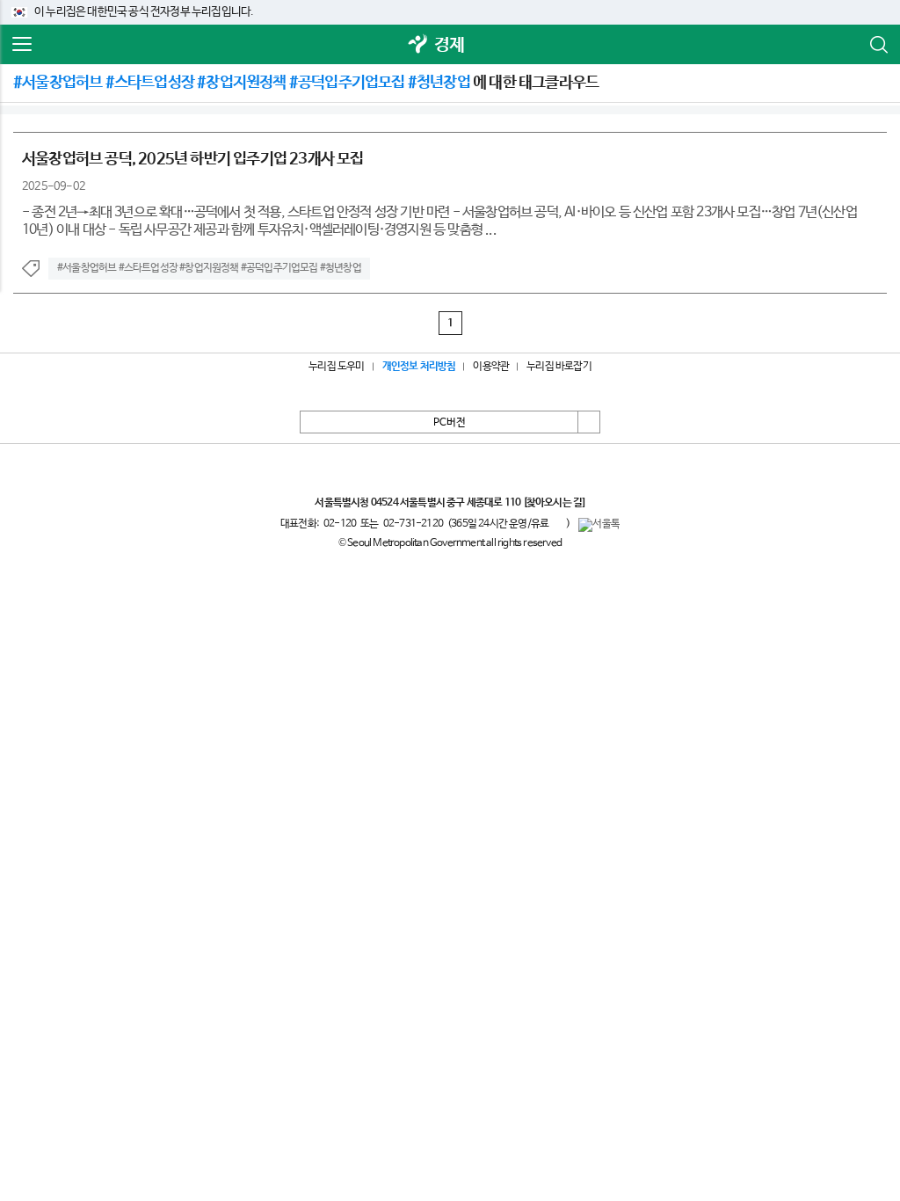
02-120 (339, 524)
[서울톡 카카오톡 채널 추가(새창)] (599, 525)
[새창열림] (418, 45)
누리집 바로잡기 (559, 366)
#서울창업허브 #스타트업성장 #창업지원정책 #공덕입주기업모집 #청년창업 (209, 268)
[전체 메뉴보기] (22, 45)
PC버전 (449, 423)
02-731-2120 (413, 524)
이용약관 (491, 366)
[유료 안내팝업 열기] (557, 523)
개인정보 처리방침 (419, 366)
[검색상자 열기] (878, 45)
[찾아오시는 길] (554, 503)
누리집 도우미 (336, 366)
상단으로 (588, 422)
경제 (449, 45)
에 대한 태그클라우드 (306, 82)
